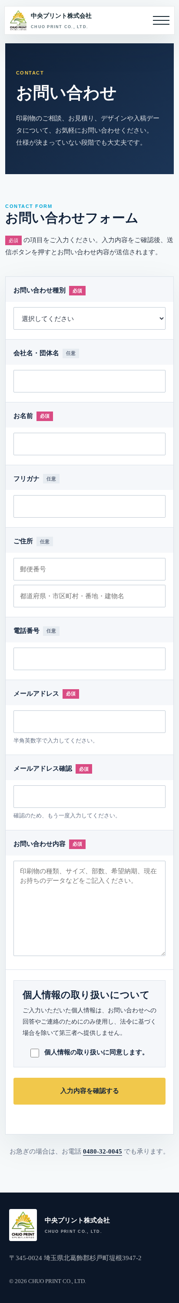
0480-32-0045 (102, 1151)
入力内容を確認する (89, 1090)
